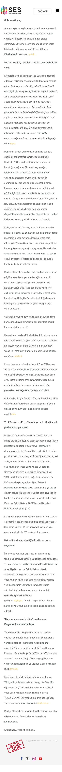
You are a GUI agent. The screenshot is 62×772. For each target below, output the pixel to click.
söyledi (18, 356)
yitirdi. (32, 54)
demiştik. (14, 669)
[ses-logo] (11, 7)
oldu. (13, 414)
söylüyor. (18, 600)
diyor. (13, 143)
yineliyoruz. (43, 703)
